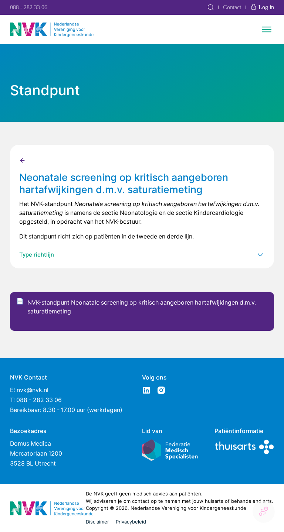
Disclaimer (97, 522)
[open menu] (266, 29)
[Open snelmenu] (264, 512)
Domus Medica (30, 443)
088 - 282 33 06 (28, 7)
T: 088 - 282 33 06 (36, 400)
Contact (232, 7)
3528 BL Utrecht (33, 463)
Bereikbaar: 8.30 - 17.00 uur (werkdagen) (66, 409)
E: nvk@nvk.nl (29, 390)
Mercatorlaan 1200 (36, 453)
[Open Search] (210, 7)
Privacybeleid (131, 522)
